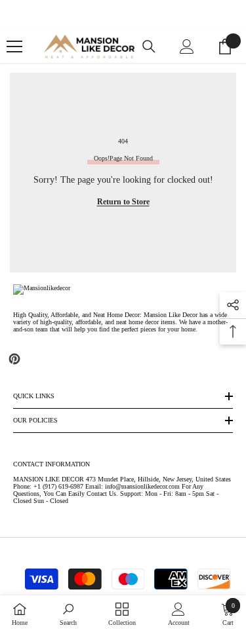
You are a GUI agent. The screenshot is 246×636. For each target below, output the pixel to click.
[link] (68, 614)
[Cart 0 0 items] (225, 46)
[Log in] (187, 46)
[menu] (14, 46)
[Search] (149, 46)
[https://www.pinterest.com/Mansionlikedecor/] (14, 359)
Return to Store (123, 201)
